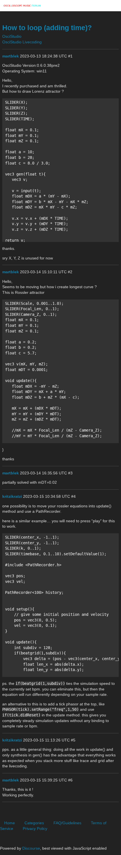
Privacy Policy (35, 828)
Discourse (31, 848)
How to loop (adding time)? (47, 28)
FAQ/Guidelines (67, 823)
